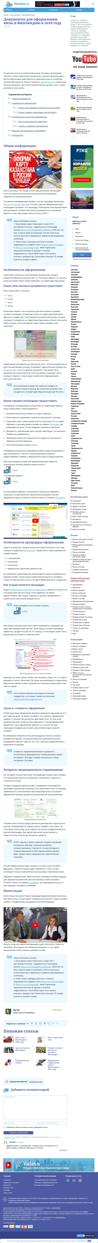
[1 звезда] (53, 1010)
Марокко (74, 389)
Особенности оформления (24, 103)
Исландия (75, 342)
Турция (74, 451)
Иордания (75, 334)
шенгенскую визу (48, 82)
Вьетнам (74, 307)
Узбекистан (75, 453)
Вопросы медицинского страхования (29, 131)
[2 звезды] (55, 1010)
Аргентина (75, 282)
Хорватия (75, 466)
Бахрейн (74, 287)
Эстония (74, 483)
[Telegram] (44, 1023)
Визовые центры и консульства (79, 513)
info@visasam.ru (60, 1217)
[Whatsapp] (53, 1023)
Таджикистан (76, 438)
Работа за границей (79, 679)
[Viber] (49, 1023)
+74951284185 (55, 1208)
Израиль (74, 327)
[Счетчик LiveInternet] (4, 1236)
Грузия (73, 317)
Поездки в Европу (78, 604)
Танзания (75, 443)
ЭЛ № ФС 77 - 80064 (31, 1213)
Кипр (73, 359)
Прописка (75, 564)
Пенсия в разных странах (81, 665)
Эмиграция (77, 639)
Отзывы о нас (8, 1188)
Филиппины (76, 458)
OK (89, 1241)
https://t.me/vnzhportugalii (27, 248)
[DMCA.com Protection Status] (85, 1236)
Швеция (74, 478)
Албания (74, 280)
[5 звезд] (61, 1010)
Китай (73, 364)
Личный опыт (77, 652)
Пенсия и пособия (78, 552)
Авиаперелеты (77, 585)
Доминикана (76, 322)
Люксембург (76, 379)
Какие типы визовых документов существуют (39, 108)
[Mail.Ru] (40, 1023)
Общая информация (21, 99)
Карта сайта (8, 1193)
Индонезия (75, 332)
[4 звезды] (59, 1010)
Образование (77, 662)
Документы (76, 519)
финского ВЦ (29, 550)
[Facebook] (57, 1023)
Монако (74, 396)
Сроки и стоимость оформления (33, 126)
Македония (75, 381)
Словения (75, 433)
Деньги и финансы (79, 593)
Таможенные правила (80, 572)
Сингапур (75, 428)
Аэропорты (76, 587)
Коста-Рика (75, 366)
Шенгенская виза (78, 529)
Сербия (74, 426)
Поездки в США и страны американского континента (82, 608)
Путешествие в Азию (79, 620)
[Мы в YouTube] (74, 1180)
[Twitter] (32, 1023)
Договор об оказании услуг (44, 1185)
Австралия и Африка (79, 643)
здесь (15, 470)
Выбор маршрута (78, 590)
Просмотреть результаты (82, 259)
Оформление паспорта (80, 549)
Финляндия (75, 461)
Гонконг (74, 312)
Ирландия (75, 339)
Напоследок (17, 135)
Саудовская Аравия (79, 421)
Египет (73, 324)
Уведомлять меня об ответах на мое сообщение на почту (27, 1127)
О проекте (7, 1180)
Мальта (74, 386)
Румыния (75, 418)
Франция (74, 463)
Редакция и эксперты (11, 1182)
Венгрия (74, 302)
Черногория (76, 468)
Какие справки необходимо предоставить (38, 112)
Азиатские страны (78, 504)
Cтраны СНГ (76, 501)
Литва (73, 376)
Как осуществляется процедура (33, 121)
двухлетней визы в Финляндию (28, 699)
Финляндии (11, 370)
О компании (53, 10)
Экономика (76, 693)
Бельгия (74, 292)
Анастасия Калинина (23, 1012)
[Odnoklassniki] (36, 1023)
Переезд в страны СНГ (80, 667)
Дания (73, 319)
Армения (74, 285)
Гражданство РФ (78, 542)
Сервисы (31, 10)
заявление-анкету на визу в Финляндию (29, 590)
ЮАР (73, 485)
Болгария (75, 294)
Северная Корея (77, 423)
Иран (73, 337)
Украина (74, 456)
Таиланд (74, 441)
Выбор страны (77, 649)
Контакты (7, 1185)
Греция (74, 314)
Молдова (74, 394)
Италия (74, 347)
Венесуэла (75, 304)
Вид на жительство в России (82, 539)
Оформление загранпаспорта (83, 601)
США (73, 436)
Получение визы (79, 497)
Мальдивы (75, 384)
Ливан (73, 374)
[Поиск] (93, 4)
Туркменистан (77, 448)
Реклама (7, 1190)
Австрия (74, 275)
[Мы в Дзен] (80, 1180)
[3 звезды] (57, 1010)
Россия (74, 416)
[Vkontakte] (28, 1023)
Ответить (63, 1150)
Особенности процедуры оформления (29, 117)
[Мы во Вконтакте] (67, 1180)
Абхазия (74, 270)
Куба (73, 369)
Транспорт (76, 685)
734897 (85, 1212)
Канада (74, 354)
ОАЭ (72, 409)
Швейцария (75, 476)
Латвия (74, 371)
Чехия (73, 471)
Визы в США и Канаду (80, 516)
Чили (73, 473)
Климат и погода (78, 599)
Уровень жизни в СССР (80, 688)
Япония (74, 490)
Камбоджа (75, 352)
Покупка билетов (78, 611)
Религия (75, 682)
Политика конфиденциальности (45, 1182)
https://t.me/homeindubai (53, 245)
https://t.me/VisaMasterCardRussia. (36, 230)
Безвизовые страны (79, 509)
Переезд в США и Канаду (81, 670)
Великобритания (77, 299)
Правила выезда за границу (82, 617)
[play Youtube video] (35, 521)
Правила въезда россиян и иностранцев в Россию (82, 560)
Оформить (8, 10)
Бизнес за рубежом (79, 646)
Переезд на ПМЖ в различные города (79, 556)
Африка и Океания (79, 506)
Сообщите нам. (36, 1082)
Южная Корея (76, 488)
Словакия (75, 431)
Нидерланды (76, 401)
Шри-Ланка (75, 480)
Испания (74, 344)
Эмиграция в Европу (79, 699)
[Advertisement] (35, 51)
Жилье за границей (79, 596)
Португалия (75, 414)
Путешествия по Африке (81, 622)
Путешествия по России (80, 625)
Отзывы (79, 10)
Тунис (73, 446)
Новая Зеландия (77, 404)
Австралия (75, 272)
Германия (75, 309)
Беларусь (75, 289)
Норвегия (75, 406)
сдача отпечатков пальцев (16, 204)
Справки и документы (80, 570)
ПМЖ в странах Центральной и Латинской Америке (81, 675)
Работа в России (78, 567)
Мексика (74, 391)
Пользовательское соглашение (45, 1180)
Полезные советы (78, 614)
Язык (74, 634)
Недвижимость (77, 659)
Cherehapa (54, 424)
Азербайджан (76, 277)
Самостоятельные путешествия (80, 579)
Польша (74, 411)
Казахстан (75, 349)
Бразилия (75, 297)
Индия (73, 329)
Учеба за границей (79, 690)
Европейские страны (79, 522)
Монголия (75, 399)
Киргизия (75, 361)
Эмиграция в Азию (79, 696)
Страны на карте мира (80, 628)
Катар (73, 356)
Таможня (75, 631)
